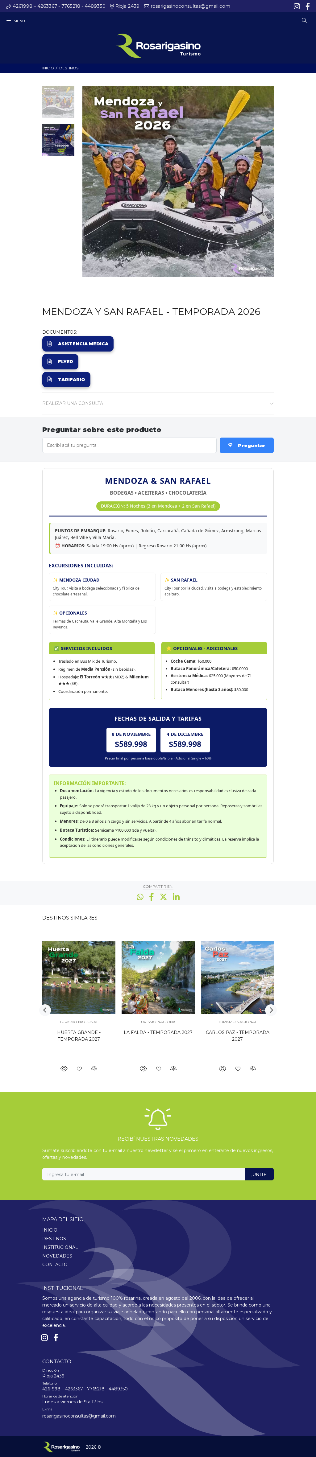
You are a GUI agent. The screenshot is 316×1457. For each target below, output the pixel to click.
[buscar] (293, 20)
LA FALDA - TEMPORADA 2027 (158, 1032)
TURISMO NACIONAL (79, 1021)
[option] (58, 105)
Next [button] (271, 1010)
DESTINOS (68, 68)
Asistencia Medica (83, 344)
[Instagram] (297, 6)
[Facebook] (307, 6)
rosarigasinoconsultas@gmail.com (79, 1416)
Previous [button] (45, 1010)
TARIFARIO (71, 379)
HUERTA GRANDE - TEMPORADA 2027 (79, 1036)
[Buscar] (304, 21)
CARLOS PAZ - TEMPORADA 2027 (237, 1036)
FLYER (65, 361)
